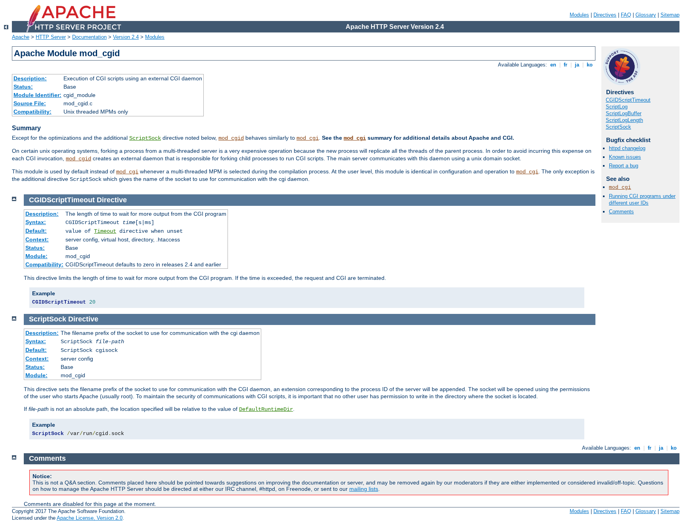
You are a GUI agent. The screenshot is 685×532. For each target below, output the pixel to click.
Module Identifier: (37, 95)
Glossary (645, 15)
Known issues (625, 157)
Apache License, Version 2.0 (89, 518)
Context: (37, 239)
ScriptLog (617, 107)
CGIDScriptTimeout (628, 100)
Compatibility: (32, 111)
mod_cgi (308, 138)
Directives (604, 15)
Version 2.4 (126, 37)
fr (565, 65)
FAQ (626, 15)
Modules (579, 15)
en (553, 65)
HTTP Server (51, 37)
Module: (36, 256)
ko (589, 65)
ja (577, 65)
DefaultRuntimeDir (266, 409)
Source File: (29, 103)
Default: (36, 231)
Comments (621, 212)
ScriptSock (145, 138)
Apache (20, 37)
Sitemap (669, 15)
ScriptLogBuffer (623, 113)
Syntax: (35, 222)
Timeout (105, 231)
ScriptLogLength (624, 120)
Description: (30, 78)
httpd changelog (627, 148)
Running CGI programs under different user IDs (642, 199)
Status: (23, 87)
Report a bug (623, 166)
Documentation (89, 37)
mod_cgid (231, 138)
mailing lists (363, 489)
